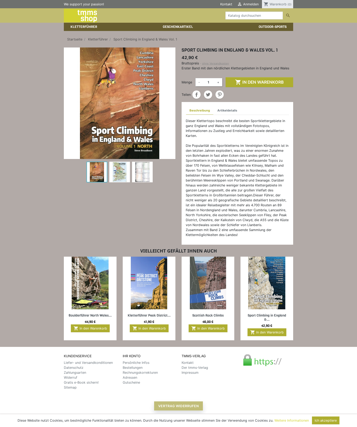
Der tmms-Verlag (195, 367)
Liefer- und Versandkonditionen (88, 363)
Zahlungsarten (75, 372)
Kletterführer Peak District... (149, 315)
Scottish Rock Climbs (208, 315)
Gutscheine (131, 382)
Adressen (130, 377)
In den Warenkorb (259, 82)
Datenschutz (73, 367)
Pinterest (219, 94)
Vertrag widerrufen (178, 406)
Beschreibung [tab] (199, 110)
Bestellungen (133, 367)
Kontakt (226, 4)
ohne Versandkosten (215, 63)
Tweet (208, 94)
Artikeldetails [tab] (227, 110)
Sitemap (70, 387)
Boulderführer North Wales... (90, 315)
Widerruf (70, 377)
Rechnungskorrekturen (140, 372)
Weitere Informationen (291, 420)
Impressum (190, 372)
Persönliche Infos (136, 363)
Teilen (196, 94)
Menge (187, 82)
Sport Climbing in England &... (267, 317)
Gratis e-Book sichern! (81, 382)
